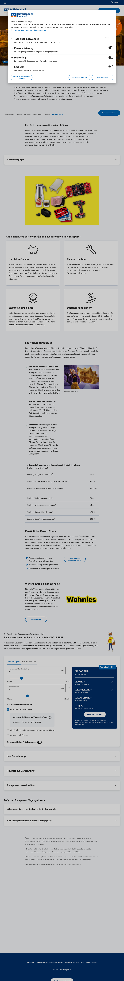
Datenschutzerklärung (20, 30)
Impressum (39, 30)
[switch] (110, 47)
